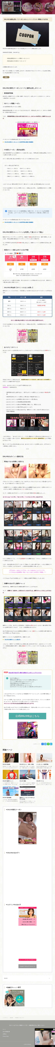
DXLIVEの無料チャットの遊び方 (12, 639)
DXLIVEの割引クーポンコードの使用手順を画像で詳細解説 (19, 142)
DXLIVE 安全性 (6, 764)
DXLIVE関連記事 (6, 1031)
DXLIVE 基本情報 (7, 797)
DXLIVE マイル (40, 781)
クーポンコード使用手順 (42, 764)
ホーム (4, 1029)
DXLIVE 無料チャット (8, 781)
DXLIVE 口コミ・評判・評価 (27, 764)
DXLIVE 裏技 (23, 781)
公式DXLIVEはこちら (27, 716)
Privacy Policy (6, 1036)
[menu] (51, 2)
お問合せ (5, 1033)
